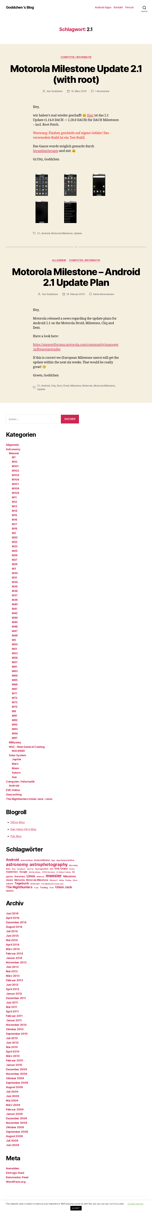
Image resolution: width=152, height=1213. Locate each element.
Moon (15, 768)
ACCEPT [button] (76, 1208)
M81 (14, 715)
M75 (15, 706)
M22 (14, 541)
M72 (14, 697)
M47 (15, 631)
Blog (13, 869)
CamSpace (21, 869)
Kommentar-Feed (17, 1177)
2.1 (38, 233)
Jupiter (16, 759)
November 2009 (16, 1073)
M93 (15, 729)
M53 (15, 653)
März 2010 (13, 1056)
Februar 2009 (15, 1109)
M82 (15, 720)
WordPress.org (16, 1181)
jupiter (9, 876)
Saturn (16, 772)
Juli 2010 (12, 1038)
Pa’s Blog (15, 836)
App (53, 860)
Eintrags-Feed (15, 1172)
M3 (14, 568)
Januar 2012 (14, 993)
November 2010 (16, 1024)
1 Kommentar (102, 91)
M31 (14, 577)
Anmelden (12, 1168)
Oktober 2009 (15, 1078)
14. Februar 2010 (75, 294)
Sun (14, 777)
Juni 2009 (12, 1096)
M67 (15, 688)
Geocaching (14, 794)
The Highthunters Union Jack (52, 884)
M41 (14, 608)
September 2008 (17, 1131)
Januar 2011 (14, 1020)
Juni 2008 (12, 1145)
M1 (13, 457)
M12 (14, 501)
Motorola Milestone (61, 233)
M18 (14, 528)
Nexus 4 (54, 880)
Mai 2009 (12, 1100)
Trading (44, 887)
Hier (90, 115)
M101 (15, 466)
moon (9, 879)
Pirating (68, 880)
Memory (40, 876)
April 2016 (12, 917)
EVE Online (13, 790)
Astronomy (13, 449)
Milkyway (15, 742)
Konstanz (20, 876)
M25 (15, 550)
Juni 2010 (12, 1042)
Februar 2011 (14, 1015)
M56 (15, 657)
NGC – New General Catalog (27, 746)
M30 (15, 573)
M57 (15, 662)
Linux (31, 876)
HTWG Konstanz (48, 872)
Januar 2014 (14, 958)
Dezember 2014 (16, 922)
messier (54, 875)
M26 (15, 555)
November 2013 (16, 962)
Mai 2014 (12, 940)
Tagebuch (22, 883)
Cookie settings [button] (135, 1203)
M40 (15, 604)
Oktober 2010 (15, 1029)
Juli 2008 (12, 1140)
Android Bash (27, 860)
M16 (14, 519)
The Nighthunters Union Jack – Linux (29, 798)
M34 (15, 582)
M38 (15, 599)
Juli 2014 (12, 931)
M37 (15, 595)
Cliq (53, 385)
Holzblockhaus (35, 872)
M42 (15, 613)
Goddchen (57, 91)
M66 (15, 684)
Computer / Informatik (76, 57)
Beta (8, 869)
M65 (15, 680)
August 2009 (14, 1087)
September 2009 (17, 1082)
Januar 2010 (14, 1064)
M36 (15, 590)
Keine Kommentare (103, 294)
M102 (15, 470)
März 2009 (13, 1105)
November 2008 (16, 1122)
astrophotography (49, 864)
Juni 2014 (12, 935)
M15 (14, 515)
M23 (15, 546)
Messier (14, 453)
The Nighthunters (19, 887)
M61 (14, 666)
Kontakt (118, 7)
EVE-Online (61, 868)
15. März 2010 (79, 91)
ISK (73, 872)
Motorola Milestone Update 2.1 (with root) (76, 74)
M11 (14, 497)
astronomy (17, 864)
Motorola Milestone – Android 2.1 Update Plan (76, 277)
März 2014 (13, 949)
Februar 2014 (14, 953)
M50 (15, 644)
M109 (15, 492)
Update (78, 233)
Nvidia (61, 880)
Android (45, 233)
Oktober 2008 (15, 1127)
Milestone (75, 385)
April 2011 (12, 1011)
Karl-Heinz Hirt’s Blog (23, 829)
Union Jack (63, 887)
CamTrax (30, 869)
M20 (15, 537)
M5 (14, 639)
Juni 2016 (12, 913)
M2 (14, 533)
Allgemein (59, 260)
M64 (15, 675)
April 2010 (12, 1051)
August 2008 (14, 1136)
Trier (51, 887)
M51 (14, 648)
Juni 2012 (12, 984)
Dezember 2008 (16, 1118)
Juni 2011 (12, 1002)
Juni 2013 (12, 966)
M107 (15, 484)
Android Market (42, 860)
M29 (15, 564)
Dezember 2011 (16, 998)
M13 (14, 506)
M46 (15, 626)
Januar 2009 (14, 1113)
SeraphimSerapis (45, 151)
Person (129, 7)
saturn (9, 883)
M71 (14, 693)
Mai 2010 (12, 1047)
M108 (15, 488)
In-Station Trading (63, 872)
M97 (15, 737)
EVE (51, 869)
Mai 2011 (11, 1007)
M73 (15, 702)
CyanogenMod (41, 869)
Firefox (72, 869)
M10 (14, 461)
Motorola (87, 385)
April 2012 (12, 989)
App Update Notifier (65, 860)
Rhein (75, 880)
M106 (15, 479)
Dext (59, 385)
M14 (14, 510)
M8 (14, 711)
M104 (15, 475)
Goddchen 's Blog (20, 7)
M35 (15, 586)
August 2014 (14, 926)
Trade (36, 888)
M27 (14, 559)
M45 (15, 622)
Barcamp (73, 865)
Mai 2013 (12, 971)
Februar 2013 (14, 980)
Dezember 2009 (16, 1069)
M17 (14, 524)
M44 (15, 617)
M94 (15, 733)
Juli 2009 (12, 1091)
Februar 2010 (14, 1060)
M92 (15, 724)
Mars (15, 763)
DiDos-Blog (17, 822)
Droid (66, 385)
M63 (15, 671)
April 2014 (12, 944)
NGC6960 (18, 750)
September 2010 (17, 1033)
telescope (35, 884)
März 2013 (13, 975)
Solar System (17, 755)
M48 (15, 635)
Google (23, 871)
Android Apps (103, 7)
